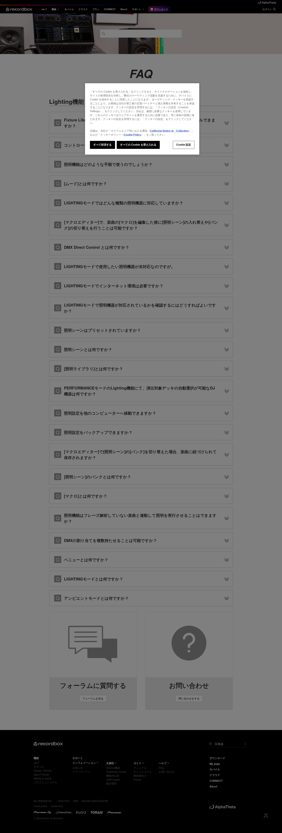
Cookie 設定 (183, 144)
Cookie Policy (132, 134)
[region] (142, 118)
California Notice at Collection (169, 130)
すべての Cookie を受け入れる (138, 144)
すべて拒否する (102, 144)
